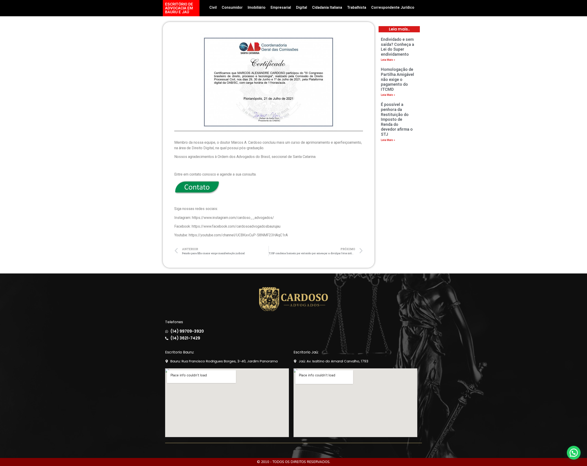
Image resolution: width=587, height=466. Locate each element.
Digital (301, 7)
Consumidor (232, 7)
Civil (213, 7)
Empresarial (281, 7)
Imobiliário (257, 7)
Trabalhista (356, 7)
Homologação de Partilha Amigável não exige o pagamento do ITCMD (397, 79)
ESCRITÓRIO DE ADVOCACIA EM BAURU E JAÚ (179, 8)
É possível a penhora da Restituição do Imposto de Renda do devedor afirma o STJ (397, 119)
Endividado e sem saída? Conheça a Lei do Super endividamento (397, 47)
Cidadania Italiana (327, 7)
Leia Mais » (388, 59)
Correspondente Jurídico (392, 7)
